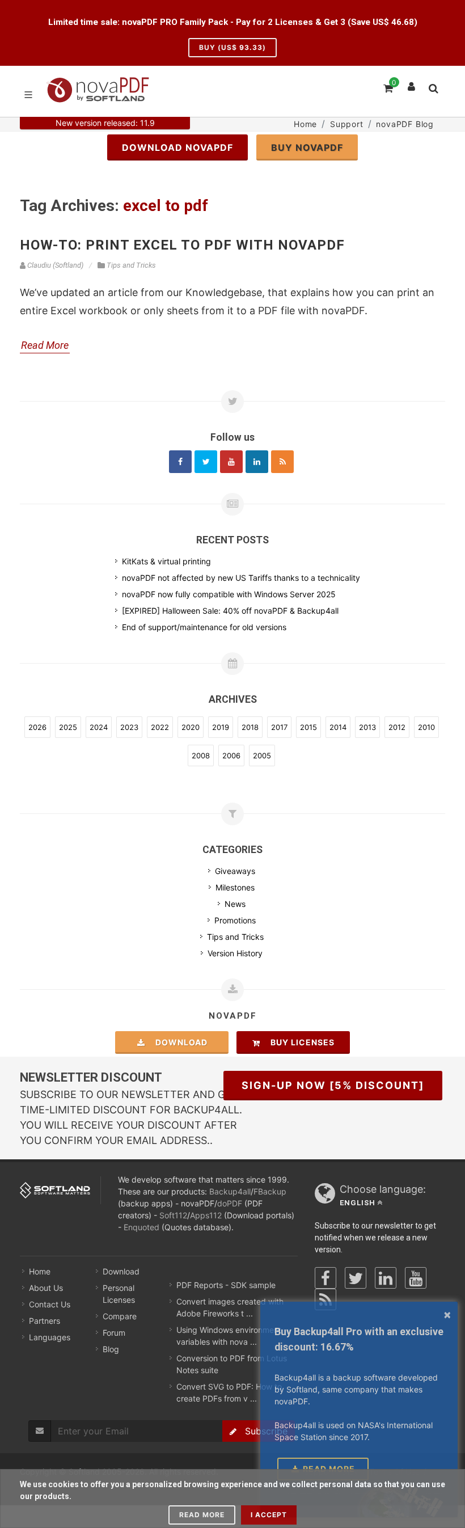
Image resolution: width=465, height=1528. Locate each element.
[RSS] (282, 461)
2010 (426, 727)
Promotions (235, 920)
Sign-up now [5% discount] (333, 1085)
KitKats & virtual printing (166, 561)
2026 (37, 727)
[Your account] (412, 84)
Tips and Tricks (235, 937)
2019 (220, 727)
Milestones (235, 887)
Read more (202, 1514)
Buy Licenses (299, 1042)
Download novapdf (177, 147)
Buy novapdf (307, 147)
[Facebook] (180, 461)
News (235, 904)
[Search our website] (433, 87)
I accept (269, 1514)
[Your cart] (387, 87)
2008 (201, 755)
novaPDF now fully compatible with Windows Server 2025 (229, 594)
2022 (160, 727)
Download (178, 1042)
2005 (262, 755)
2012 (396, 727)
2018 (250, 727)
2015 (308, 727)
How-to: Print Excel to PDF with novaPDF (182, 245)
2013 (367, 727)
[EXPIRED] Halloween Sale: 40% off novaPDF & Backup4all (230, 610)
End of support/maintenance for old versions (204, 627)
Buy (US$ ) (232, 47)
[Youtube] (231, 461)
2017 (279, 727)
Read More (45, 345)
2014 (337, 727)
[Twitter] (206, 461)
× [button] (447, 1314)
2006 (231, 755)
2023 (129, 727)
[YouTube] (415, 1278)
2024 (99, 727)
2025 (68, 727)
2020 (190, 727)
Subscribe (262, 1431)
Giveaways (235, 871)
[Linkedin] (257, 461)
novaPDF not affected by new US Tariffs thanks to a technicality (241, 578)
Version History (235, 953)
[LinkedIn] (385, 1278)
